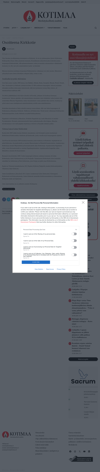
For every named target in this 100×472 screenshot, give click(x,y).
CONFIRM (36, 262)
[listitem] (50, 230)
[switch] (74, 234)
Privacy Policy (61, 269)
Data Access (50, 269)
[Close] (84, 203)
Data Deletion (39, 269)
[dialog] (50, 236)
